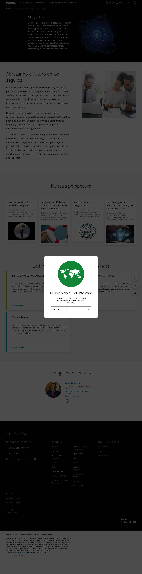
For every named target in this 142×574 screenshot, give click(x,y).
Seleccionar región (60, 309)
